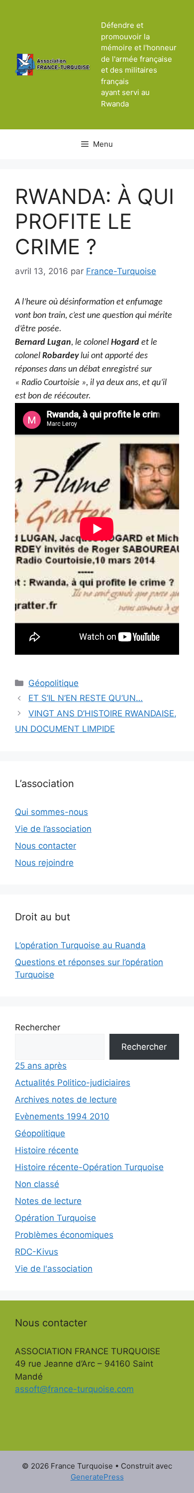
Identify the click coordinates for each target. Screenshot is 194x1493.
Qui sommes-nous (51, 812)
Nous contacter (45, 846)
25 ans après (41, 1066)
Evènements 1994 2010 (62, 1116)
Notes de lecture (48, 1201)
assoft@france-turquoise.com (74, 1389)
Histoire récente (47, 1150)
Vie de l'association (54, 1269)
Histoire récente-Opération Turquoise (89, 1167)
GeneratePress (97, 1477)
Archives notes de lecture (66, 1099)
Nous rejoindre (44, 863)
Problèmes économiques (64, 1235)
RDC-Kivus (36, 1252)
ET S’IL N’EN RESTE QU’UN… (85, 698)
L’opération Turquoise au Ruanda (80, 945)
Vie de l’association (53, 829)
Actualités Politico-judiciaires (72, 1083)
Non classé (37, 1184)
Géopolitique (53, 683)
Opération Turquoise (55, 1218)
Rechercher (37, 1027)
